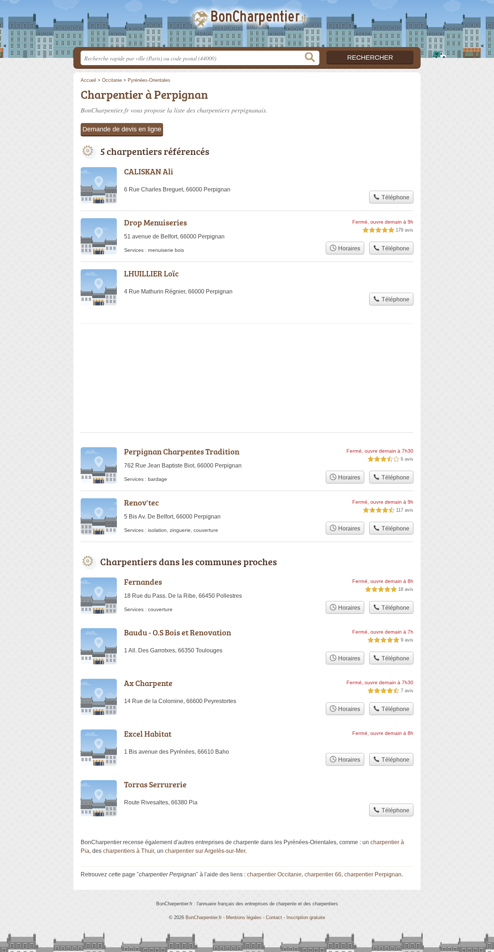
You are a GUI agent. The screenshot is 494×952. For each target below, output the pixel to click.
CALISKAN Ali (148, 171)
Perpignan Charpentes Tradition (181, 451)
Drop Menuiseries (155, 222)
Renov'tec (141, 502)
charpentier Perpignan (372, 874)
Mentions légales (243, 917)
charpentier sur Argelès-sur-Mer (205, 851)
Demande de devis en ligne (121, 129)
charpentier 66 (323, 874)
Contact (274, 917)
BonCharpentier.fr (247, 25)
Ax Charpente (148, 683)
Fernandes (143, 581)
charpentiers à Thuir (128, 851)
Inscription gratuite (305, 917)
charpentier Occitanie (274, 874)
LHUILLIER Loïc (151, 273)
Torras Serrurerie (155, 784)
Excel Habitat (147, 733)
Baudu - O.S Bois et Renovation (177, 632)
